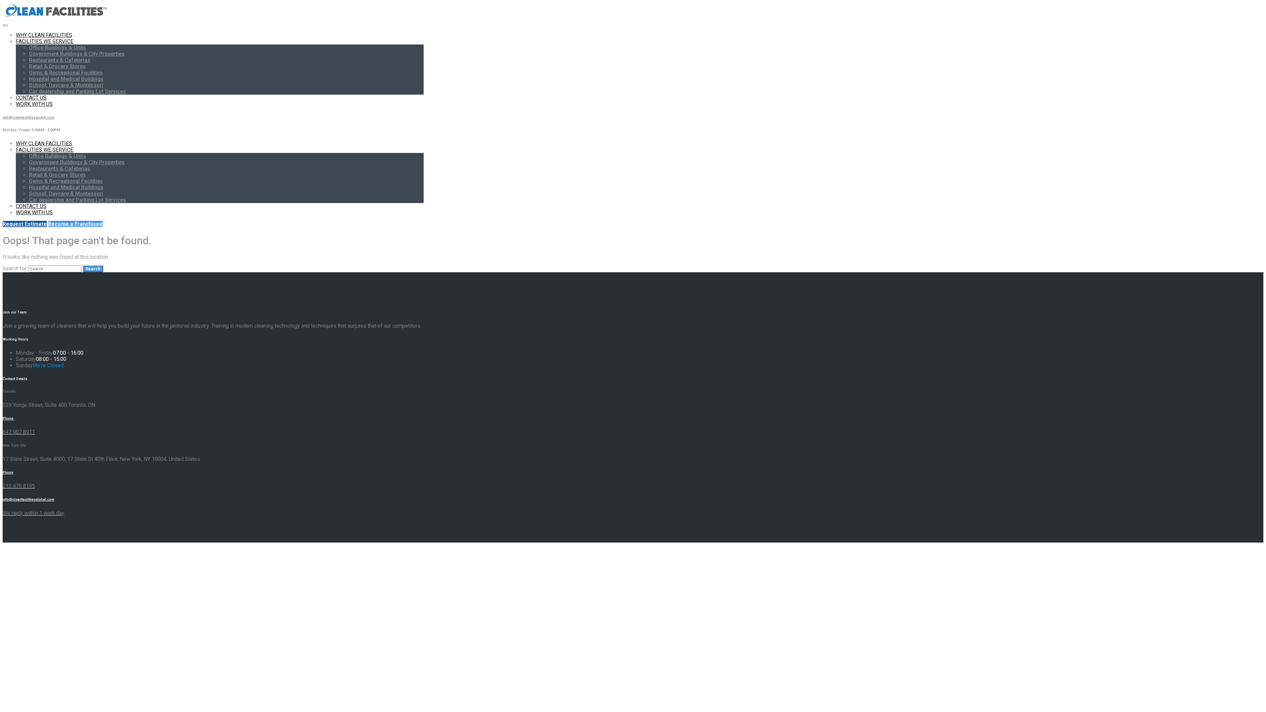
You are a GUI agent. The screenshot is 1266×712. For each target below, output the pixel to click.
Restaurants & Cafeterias (59, 60)
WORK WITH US (34, 104)
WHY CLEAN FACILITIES (44, 35)
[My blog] (56, 17)
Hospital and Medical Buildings (66, 79)
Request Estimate (25, 224)
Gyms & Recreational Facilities (66, 73)
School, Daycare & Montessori (66, 85)
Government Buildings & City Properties (77, 54)
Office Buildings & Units (57, 47)
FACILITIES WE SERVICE (44, 41)
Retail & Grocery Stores (57, 66)
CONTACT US (31, 98)
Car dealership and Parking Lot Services (77, 91)
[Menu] (5, 25)
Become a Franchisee (75, 224)
